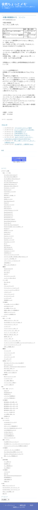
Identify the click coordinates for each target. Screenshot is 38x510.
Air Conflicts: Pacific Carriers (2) (10, 174)
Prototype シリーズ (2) (9, 236)
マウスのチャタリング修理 (23, 128)
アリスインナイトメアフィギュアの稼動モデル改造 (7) (16, 445)
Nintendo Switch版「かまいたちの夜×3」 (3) (13, 226)
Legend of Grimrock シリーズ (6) (11, 210)
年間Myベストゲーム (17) (9, 312)
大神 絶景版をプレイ (20, 133)
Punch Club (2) (7, 234)
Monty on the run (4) (8, 364)
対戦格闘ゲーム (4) (8, 300)
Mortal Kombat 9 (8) (8, 212)
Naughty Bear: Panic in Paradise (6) (11, 224)
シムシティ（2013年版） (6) (10, 258)
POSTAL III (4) (7, 232)
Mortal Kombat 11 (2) (8, 215)
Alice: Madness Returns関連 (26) (10, 176)
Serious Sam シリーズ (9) (9, 241)
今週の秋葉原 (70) (8, 479)
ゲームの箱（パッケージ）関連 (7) (11, 304)
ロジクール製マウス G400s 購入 (24, 130)
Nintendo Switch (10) (8, 268)
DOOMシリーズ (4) (8, 199)
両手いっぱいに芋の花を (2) (10, 264)
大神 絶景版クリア (20, 131)
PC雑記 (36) (6, 481)
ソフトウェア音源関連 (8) (9, 396)
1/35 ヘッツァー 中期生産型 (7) (11, 426)
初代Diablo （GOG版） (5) (9, 195)
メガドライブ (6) (7, 354)
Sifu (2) (5, 243)
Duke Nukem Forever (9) (9, 201)
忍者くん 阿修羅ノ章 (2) (9, 346)
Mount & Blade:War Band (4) (10, 221)
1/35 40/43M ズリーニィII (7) (10, 422)
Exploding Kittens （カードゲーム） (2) (11, 489)
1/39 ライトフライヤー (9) (9, 437)
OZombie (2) (6, 228)
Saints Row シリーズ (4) (9, 239)
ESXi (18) (6, 473)
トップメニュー (10, 505)
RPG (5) (5, 284)
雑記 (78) (5, 493)
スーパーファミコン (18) (9, 352)
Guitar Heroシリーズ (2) (9, 204)
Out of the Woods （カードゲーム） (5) (11, 487)
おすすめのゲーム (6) (8, 306)
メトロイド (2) (7, 326)
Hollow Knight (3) (8, 208)
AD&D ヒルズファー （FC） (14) (11, 320)
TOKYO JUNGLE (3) (8, 249)
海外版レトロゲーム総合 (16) (10, 372)
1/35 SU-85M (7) (7, 424)
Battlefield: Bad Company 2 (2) (10, 184)
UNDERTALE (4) (7, 252)
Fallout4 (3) (6, 202)
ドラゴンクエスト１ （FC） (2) (11, 324)
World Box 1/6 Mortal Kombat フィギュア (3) (13, 453)
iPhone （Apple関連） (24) (8, 491)
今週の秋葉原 (9, 119)
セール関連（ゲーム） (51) (10, 308)
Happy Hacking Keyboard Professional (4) (12, 475)
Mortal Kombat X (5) (8, 214)
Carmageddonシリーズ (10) (10, 191)
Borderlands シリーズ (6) (9, 187)
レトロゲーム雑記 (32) (9, 384)
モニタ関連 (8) (7, 467)
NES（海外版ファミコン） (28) (11, 370)
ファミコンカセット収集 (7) (10, 382)
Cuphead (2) (6, 193)
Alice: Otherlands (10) (8, 180)
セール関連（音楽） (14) (9, 414)
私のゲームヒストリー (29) (10, 376)
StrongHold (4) (7, 245)
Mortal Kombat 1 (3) (8, 217)
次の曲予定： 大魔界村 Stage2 (24, 144)
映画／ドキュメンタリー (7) (9, 485)
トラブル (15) (7, 471)
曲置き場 (22, 505)
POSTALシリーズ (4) (8, 230)
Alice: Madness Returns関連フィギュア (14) (13, 451)
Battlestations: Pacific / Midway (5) (11, 186)
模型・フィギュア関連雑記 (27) (11, 455)
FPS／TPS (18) (7, 282)
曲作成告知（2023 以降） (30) (10, 402)
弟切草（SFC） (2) (8, 336)
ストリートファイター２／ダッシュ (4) (12, 344)
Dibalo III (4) (7, 197)
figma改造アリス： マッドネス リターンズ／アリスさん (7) (17, 443)
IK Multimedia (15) (8, 392)
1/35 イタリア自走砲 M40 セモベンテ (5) (13, 428)
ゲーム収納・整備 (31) (9, 380)
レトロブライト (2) (8, 378)
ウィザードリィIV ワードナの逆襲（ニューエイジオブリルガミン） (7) (19, 342)
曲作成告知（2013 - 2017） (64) (11, 406)
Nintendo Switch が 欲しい (22, 135)
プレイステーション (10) (9, 356)
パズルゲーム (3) (7, 292)
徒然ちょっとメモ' (14, 4)
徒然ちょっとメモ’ (19, 507)
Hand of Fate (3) (7, 206)
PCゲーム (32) (7, 270)
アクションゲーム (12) (9, 286)
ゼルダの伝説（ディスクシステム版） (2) (13, 322)
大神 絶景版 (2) (7, 262)
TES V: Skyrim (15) (8, 247)
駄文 (31, 505)
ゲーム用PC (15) (7, 461)
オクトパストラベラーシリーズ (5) (11, 254)
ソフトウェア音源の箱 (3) (9, 398)
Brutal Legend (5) (7, 189)
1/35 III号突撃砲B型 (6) (9, 435)
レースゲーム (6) (7, 298)
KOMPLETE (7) (7, 394)
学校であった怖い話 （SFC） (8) (11, 334)
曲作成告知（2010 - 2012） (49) (11, 408)
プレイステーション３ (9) (9, 276)
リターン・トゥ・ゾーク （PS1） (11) (12, 340)
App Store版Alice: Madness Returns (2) (12, 178)
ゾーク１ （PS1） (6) (8, 338)
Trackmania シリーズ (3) (9, 250)
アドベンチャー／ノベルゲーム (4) (11, 288)
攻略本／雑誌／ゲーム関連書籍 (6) (11, 310)
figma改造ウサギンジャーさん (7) (11, 441)
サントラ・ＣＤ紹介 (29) (9, 412)
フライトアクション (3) (9, 294)
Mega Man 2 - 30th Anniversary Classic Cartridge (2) (15, 366)
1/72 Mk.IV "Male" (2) (8, 433)
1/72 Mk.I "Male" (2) (8, 432)
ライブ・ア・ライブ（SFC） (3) (11, 332)
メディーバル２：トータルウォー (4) (12, 260)
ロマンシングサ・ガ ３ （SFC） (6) (11, 330)
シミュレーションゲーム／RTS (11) (11, 290)
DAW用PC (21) (7, 463)
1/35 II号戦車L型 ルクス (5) (10, 430)
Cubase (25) (6, 390)
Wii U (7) (6, 274)
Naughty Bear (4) (7, 223)
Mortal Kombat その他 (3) (9, 219)
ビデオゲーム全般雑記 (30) (10, 314)
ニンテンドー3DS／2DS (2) (10, 278)
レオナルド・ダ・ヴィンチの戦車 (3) (12, 449)
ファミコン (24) (7, 350)
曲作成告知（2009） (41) (9, 410)
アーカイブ (4, 497)
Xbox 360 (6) (7, 272)
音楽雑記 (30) (7, 416)
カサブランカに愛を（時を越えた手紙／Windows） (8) (16, 256)
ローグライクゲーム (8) (9, 296)
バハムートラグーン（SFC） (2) (11, 328)
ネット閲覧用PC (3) (8, 465)
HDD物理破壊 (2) (7, 477)
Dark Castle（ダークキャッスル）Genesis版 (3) (14, 362)
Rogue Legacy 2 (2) (8, 237)
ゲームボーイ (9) (7, 358)
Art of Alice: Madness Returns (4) (11, 182)
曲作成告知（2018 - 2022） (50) (11, 404)
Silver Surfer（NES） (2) (9, 368)
